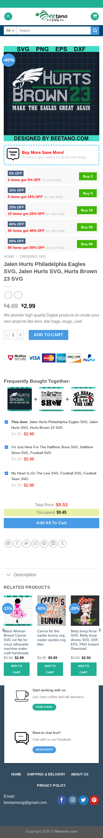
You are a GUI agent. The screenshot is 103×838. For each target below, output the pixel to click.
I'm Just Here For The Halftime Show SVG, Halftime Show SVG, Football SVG (52, 450)
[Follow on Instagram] (73, 800)
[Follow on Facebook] (62, 800)
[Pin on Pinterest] (44, 544)
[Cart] (95, 16)
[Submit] (95, 30)
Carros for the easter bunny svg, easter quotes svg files (51, 637)
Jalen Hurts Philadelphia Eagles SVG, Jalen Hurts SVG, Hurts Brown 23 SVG (54, 425)
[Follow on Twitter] (83, 800)
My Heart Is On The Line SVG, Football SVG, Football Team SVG (53, 476)
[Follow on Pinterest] (94, 800)
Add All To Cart (51, 523)
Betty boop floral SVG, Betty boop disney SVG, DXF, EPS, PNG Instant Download (85, 640)
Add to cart (48, 335)
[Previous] (3, 640)
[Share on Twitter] (26, 544)
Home (9, 256)
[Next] (99, 640)
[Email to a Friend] (35, 544)
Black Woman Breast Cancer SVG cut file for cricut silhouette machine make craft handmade (16, 642)
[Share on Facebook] (17, 544)
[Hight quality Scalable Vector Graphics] (52, 16)
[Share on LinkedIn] (53, 544)
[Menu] (8, 16)
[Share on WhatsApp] (8, 544)
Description (25, 574)
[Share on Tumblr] (62, 544)
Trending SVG (32, 256)
